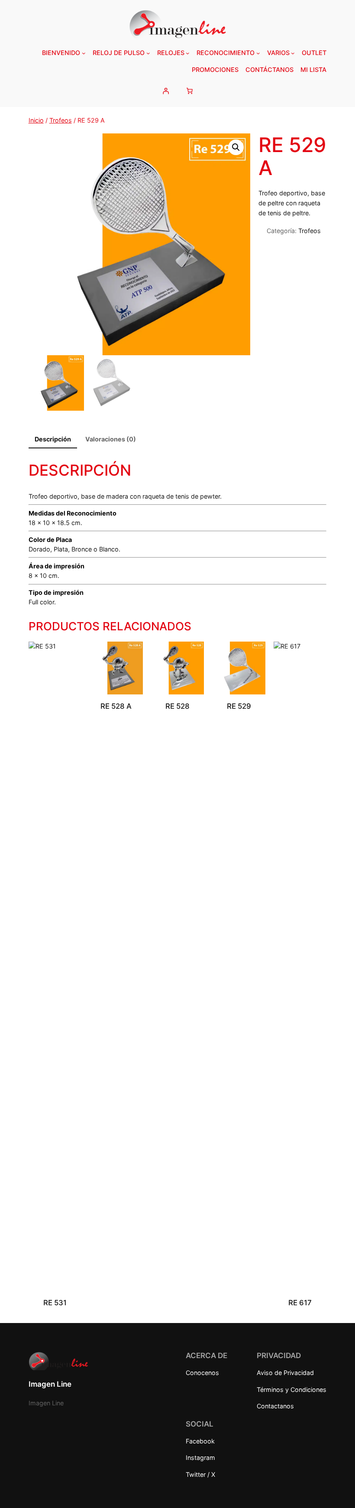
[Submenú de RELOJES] (188, 53)
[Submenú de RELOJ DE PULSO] (148, 53)
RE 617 (300, 1302)
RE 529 (239, 706)
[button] (236, 147)
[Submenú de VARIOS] (293, 53)
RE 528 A (116, 706)
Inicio (36, 120)
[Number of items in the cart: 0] (189, 90)
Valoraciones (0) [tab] (110, 439)
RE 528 (177, 706)
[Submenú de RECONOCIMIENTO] (258, 53)
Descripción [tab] (53, 439)
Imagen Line (50, 1384)
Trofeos (60, 120)
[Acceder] (165, 90)
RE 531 (55, 1302)
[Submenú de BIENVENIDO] (84, 53)
